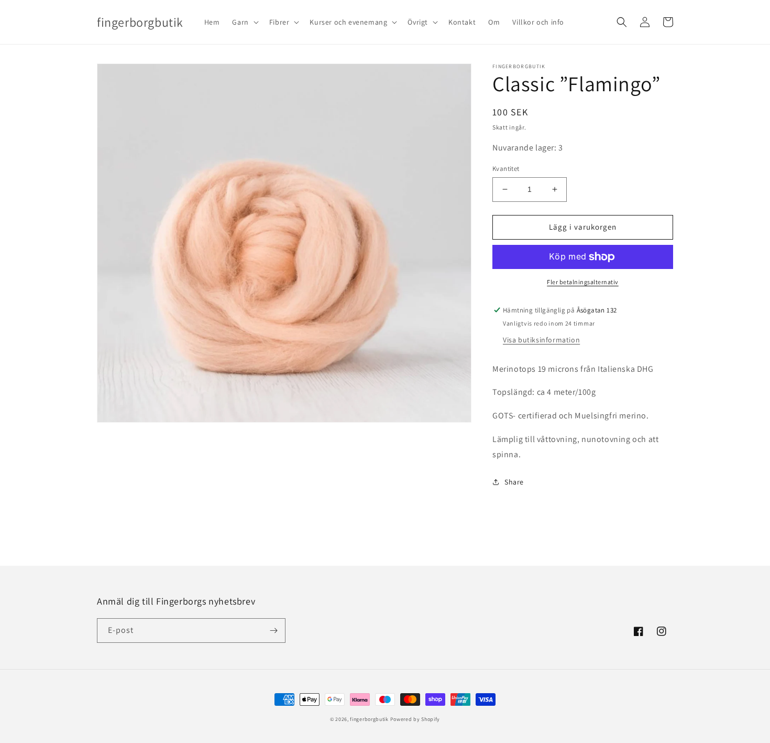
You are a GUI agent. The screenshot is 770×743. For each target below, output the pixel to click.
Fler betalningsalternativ (583, 282)
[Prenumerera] (273, 630)
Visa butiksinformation (541, 339)
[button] (244, 22)
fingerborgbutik (369, 719)
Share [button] (514, 482)
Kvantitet (506, 168)
